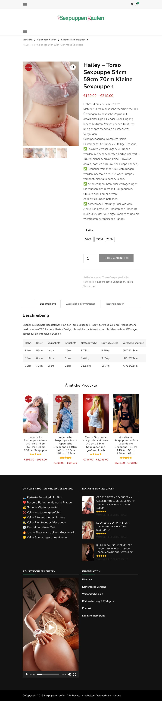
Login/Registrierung (93, 615)
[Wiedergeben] (26, 674)
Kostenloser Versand (94, 587)
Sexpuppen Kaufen (54, 695)
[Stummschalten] (69, 674)
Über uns (87, 579)
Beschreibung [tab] (48, 304)
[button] (73, 67)
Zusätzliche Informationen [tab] (81, 304)
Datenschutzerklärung (108, 695)
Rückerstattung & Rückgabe (98, 601)
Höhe (89, 230)
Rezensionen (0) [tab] (115, 304)
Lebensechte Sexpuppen (111, 282)
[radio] (88, 239)
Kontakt (86, 608)
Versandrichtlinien (92, 594)
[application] (51, 628)
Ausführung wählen (35, 419)
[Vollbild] (74, 674)
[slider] (48, 674)
